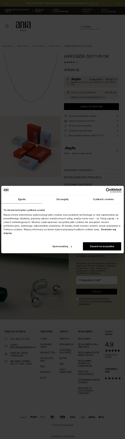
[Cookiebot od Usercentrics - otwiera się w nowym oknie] (108, 190)
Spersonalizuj (60, 246)
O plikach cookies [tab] (103, 199)
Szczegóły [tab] (62, 199)
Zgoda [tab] (21, 199)
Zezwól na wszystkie (102, 246)
